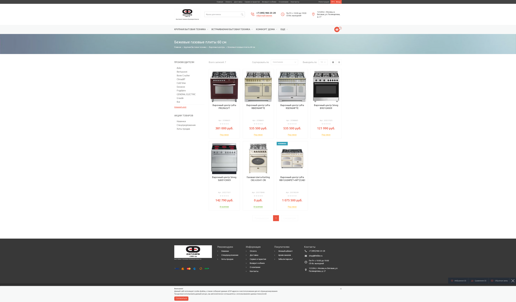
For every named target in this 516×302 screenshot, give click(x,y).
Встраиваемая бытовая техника (231, 29)
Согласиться (181, 298)
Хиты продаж (183, 129)
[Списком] (339, 62)
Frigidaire (181, 90)
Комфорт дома (265, 29)
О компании (283, 2)
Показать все (180, 107)
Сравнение (480, 281)
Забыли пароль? (285, 259)
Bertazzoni (182, 72)
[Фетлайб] (187, 13)
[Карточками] (333, 62)
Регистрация (324, 2)
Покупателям (281, 246)
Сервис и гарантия (252, 2)
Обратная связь (501, 281)
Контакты (295, 2)
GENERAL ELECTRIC (186, 94)
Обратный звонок (264, 16)
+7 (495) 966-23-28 (266, 13)
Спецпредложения (186, 125)
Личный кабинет (285, 251)
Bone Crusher (183, 75)
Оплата (228, 2)
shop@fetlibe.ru (315, 256)
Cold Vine (181, 83)
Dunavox (181, 87)
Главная (220, 2)
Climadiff (181, 79)
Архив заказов (284, 255)
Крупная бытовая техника (190, 29)
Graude (180, 98)
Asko (179, 68)
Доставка (238, 2)
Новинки (181, 121)
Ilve (178, 102)
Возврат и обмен (269, 2)
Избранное (460, 281)
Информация (253, 246)
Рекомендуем (225, 246)
